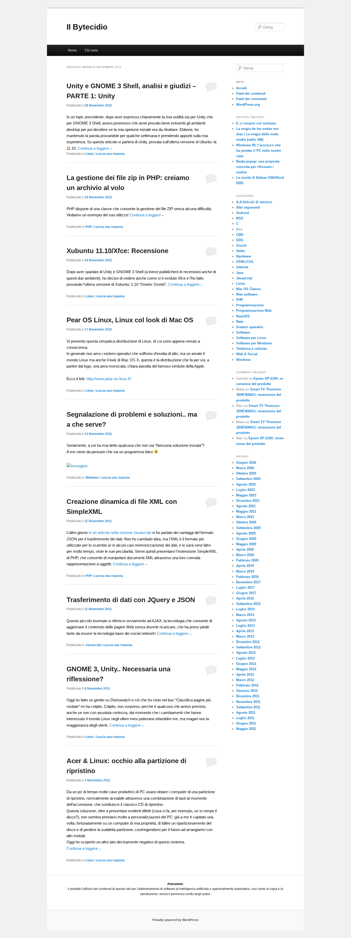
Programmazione (250, 305)
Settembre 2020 (248, 528)
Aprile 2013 (245, 631)
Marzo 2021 (245, 517)
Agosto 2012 (246, 653)
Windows (92, 477)
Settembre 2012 (248, 647)
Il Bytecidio (87, 27)
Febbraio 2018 (247, 577)
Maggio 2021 (246, 511)
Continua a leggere (95, 148)
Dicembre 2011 (247, 696)
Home (72, 50)
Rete (239, 322)
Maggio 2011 (246, 729)
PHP (89, 227)
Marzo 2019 (245, 571)
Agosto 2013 (246, 620)
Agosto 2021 (246, 506)
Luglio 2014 (245, 609)
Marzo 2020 (245, 555)
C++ (239, 229)
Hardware (243, 256)
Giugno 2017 (246, 593)
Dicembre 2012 (248, 642)
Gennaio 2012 (247, 691)
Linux (90, 154)
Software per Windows (254, 343)
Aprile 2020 (245, 549)
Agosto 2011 (245, 712)
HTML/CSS (244, 262)
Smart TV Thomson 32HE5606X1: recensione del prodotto (258, 394)
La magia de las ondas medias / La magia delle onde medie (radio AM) (257, 134)
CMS (240, 235)
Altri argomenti (248, 207)
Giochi (241, 245)
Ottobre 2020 (246, 522)
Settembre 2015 (248, 604)
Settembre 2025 (248, 479)
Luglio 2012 (245, 658)
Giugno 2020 (246, 539)
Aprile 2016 (245, 598)
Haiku (240, 251)
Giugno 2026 (246, 462)
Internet (242, 267)
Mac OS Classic (248, 289)
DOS (239, 240)
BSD (239, 218)
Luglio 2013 (245, 626)
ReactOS (243, 316)
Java (239, 273)
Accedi (241, 88)
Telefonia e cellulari (251, 349)
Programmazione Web (254, 310)
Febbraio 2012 (247, 685)
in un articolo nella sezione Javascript (120, 532)
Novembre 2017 (248, 582)
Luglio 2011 (245, 718)
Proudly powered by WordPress (175, 920)
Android (242, 213)
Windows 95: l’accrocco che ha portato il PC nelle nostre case (258, 150)
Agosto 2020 (246, 533)
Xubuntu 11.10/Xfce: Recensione (117, 251)
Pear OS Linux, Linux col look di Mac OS (130, 320)
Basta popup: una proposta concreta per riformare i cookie (257, 166)
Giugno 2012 (246, 664)
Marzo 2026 (245, 468)
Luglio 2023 (245, 490)
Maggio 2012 (246, 669)
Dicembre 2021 (248, 501)
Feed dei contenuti (251, 93)
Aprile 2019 (245, 566)
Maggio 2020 (246, 544)
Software (243, 332)
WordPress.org (248, 104)
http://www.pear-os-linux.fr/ (109, 379)
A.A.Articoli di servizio (254, 202)
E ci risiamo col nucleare (256, 123)
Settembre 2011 (248, 707)
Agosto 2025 (246, 484)
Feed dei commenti (251, 99)
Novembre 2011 (248, 702)
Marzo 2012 (245, 680)
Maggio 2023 (246, 495)
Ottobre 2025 (246, 473)
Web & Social (246, 354)
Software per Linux (251, 338)
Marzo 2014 (245, 615)
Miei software (246, 294)
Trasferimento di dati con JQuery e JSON (131, 600)
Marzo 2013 (245, 636)
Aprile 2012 (245, 674)
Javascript (93, 645)
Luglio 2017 (245, 587)
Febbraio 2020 (247, 560)
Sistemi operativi (249, 327)
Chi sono (91, 50)
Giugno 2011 (246, 723)
